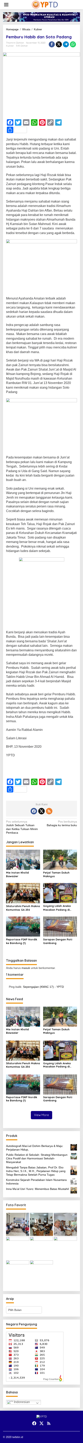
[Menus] (6, 4)
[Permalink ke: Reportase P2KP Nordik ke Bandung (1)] (23, 926)
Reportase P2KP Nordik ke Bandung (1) (21, 941)
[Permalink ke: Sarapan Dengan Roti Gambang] (60, 926)
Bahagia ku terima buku (62, 823)
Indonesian (21, 1402)
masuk (26, 967)
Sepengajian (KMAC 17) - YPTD (43, 986)
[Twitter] (41, 811)
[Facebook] (34, 811)
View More (41, 1115)
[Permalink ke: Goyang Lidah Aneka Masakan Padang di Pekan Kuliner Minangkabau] (60, 892)
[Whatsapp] (73, 44)
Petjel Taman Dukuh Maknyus (56, 874)
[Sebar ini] (52, 44)
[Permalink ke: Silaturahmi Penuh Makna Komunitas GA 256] (23, 892)
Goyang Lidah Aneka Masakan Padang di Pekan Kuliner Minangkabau (57, 907)
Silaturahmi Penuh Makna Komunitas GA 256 (23, 907)
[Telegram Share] (66, 44)
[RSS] (49, 811)
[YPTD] (45, 4)
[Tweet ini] (59, 44)
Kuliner (10, 45)
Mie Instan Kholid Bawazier (17, 874)
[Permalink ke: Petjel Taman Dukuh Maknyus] (60, 859)
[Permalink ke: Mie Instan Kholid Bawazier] (23, 859)
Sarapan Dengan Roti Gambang (57, 941)
